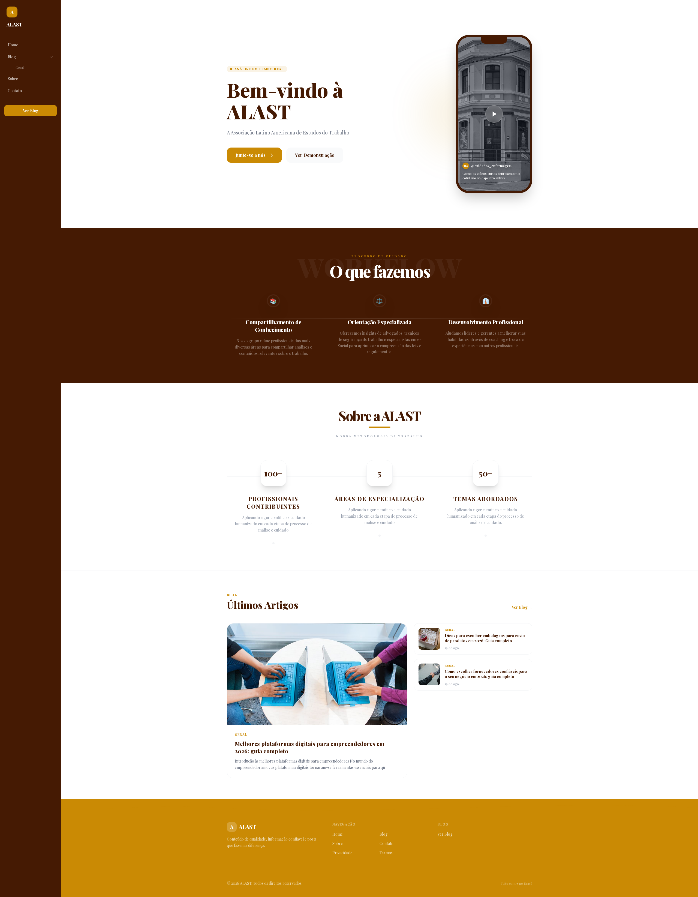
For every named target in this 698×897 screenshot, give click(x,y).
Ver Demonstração (315, 155)
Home (13, 44)
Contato (15, 90)
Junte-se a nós (251, 155)
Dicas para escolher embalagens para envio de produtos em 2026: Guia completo (485, 638)
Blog (12, 56)
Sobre (13, 78)
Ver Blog (30, 110)
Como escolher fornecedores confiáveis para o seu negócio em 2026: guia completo (486, 674)
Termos (386, 852)
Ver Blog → (522, 607)
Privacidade (342, 852)
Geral (20, 67)
